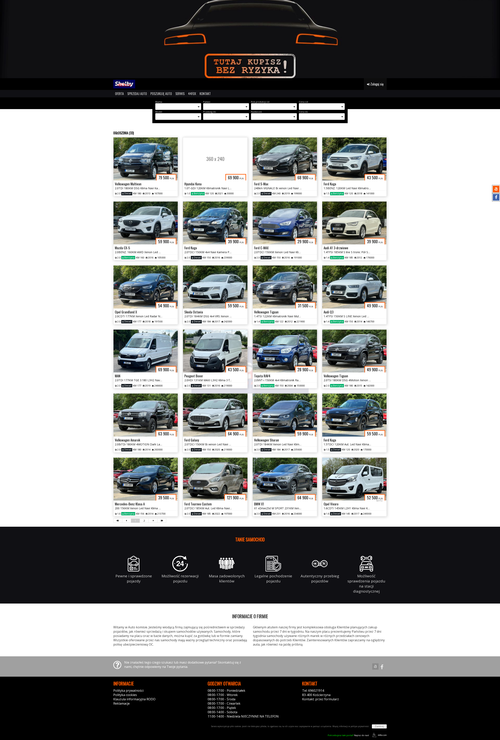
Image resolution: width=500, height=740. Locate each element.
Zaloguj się (377, 84)
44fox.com (382, 735)
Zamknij (379, 726)
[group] (250, 39)
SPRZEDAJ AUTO (137, 93)
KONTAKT (205, 93)
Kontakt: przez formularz (320, 699)
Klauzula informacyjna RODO (134, 699)
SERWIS (180, 93)
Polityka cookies (125, 695)
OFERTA (119, 93)
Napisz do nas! (348, 735)
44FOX (192, 93)
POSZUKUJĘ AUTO (161, 93)
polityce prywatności (360, 726)
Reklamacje (121, 703)
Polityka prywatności (128, 690)
